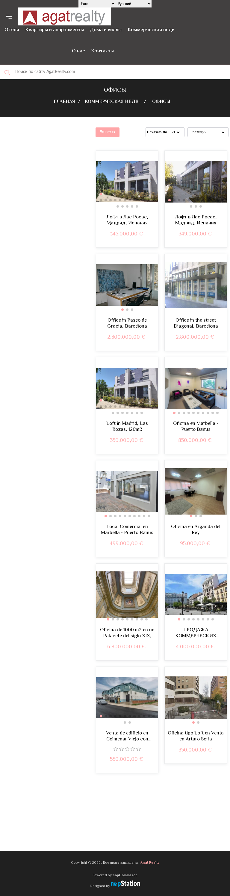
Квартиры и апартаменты (54, 30)
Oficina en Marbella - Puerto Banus (195, 427)
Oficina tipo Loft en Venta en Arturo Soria (196, 736)
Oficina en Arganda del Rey (195, 530)
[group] (127, 182)
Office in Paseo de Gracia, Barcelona (127, 323)
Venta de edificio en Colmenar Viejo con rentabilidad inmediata (127, 736)
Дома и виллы (106, 30)
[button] (101, 194)
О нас (78, 51)
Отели (11, 30)
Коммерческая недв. (151, 30)
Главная (64, 102)
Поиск (7, 72)
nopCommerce (125, 875)
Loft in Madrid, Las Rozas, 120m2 (127, 427)
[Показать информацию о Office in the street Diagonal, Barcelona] (196, 285)
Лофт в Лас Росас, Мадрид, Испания (127, 220)
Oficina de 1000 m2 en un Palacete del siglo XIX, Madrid (127, 633)
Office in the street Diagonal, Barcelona (196, 323)
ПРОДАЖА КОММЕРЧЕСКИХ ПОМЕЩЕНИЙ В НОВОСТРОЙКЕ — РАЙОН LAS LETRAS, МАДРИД (196, 633)
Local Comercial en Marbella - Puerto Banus (127, 530)
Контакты (102, 51)
